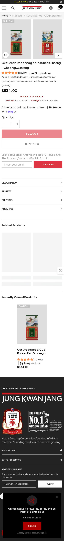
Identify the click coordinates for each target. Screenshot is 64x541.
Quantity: (8, 117)
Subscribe (48, 164)
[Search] (13, 8)
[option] (16, 39)
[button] (10, 72)
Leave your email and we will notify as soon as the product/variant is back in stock (31, 156)
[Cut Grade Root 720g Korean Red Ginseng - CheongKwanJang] (32, 324)
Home (5, 15)
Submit (50, 484)
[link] (16, 277)
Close (61, 2)
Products (17, 15)
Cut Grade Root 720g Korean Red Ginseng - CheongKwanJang (31, 351)
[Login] (51, 8)
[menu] (4, 8)
